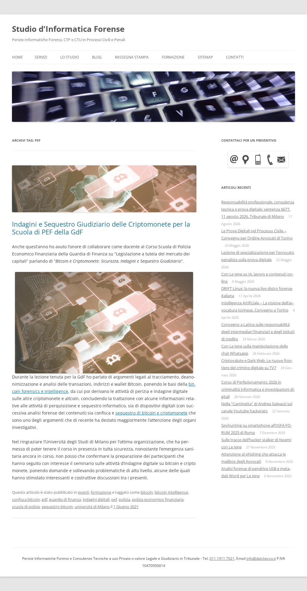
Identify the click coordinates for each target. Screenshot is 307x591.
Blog (97, 57)
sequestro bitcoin (57, 506)
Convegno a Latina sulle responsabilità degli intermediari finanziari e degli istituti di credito (257, 332)
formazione (101, 492)
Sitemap (205, 57)
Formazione (173, 57)
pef (114, 499)
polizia (124, 499)
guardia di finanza (65, 499)
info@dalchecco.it (261, 558)
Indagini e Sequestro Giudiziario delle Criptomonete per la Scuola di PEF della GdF (101, 227)
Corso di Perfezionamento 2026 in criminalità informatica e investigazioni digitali (258, 389)
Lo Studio (69, 57)
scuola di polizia (26, 506)
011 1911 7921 (222, 558)
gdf (44, 499)
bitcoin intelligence (171, 492)
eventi (83, 492)
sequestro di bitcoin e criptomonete (151, 413)
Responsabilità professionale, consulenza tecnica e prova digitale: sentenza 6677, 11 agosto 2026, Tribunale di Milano (257, 209)
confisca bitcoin (26, 499)
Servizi (41, 57)
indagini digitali (96, 499)
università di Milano (92, 506)
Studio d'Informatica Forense (68, 28)
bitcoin (147, 492)
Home (17, 57)
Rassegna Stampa (132, 57)
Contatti (234, 57)
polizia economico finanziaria (157, 499)
